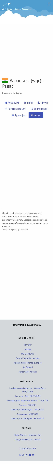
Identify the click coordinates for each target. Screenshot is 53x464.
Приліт (44, 102)
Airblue (27, 349)
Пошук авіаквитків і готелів (28, 439)
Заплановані (40, 108)
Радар (37, 115)
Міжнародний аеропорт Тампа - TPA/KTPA (27, 400)
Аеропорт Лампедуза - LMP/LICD (27, 409)
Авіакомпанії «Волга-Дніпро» (28, 362)
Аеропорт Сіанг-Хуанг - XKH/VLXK (27, 418)
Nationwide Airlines (28, 371)
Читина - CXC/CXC (27, 405)
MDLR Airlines (27, 353)
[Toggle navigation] (48, 4)
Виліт (29, 102)
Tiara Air (28, 344)
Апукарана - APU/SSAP (27, 414)
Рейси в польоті (16, 108)
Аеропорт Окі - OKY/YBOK (27, 396)
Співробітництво (28, 448)
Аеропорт (13, 102)
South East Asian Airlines (27, 358)
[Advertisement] (26, 40)
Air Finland (28, 367)
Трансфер (20, 115)
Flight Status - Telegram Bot (27, 435)
